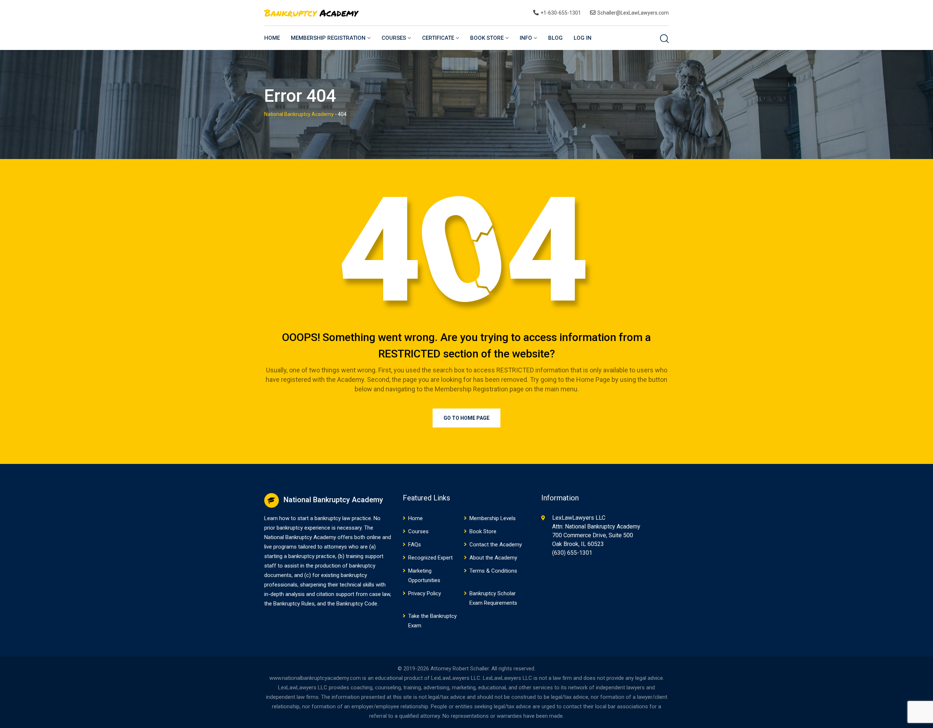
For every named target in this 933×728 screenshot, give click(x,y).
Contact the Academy (495, 544)
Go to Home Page (466, 418)
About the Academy (493, 557)
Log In (583, 38)
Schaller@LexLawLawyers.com (633, 13)
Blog (555, 38)
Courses (394, 38)
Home (272, 38)
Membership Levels (492, 518)
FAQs (414, 544)
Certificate (438, 38)
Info (526, 38)
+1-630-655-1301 (560, 13)
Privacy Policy (424, 593)
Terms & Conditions (493, 571)
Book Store (487, 38)
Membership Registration (328, 38)
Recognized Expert (430, 557)
